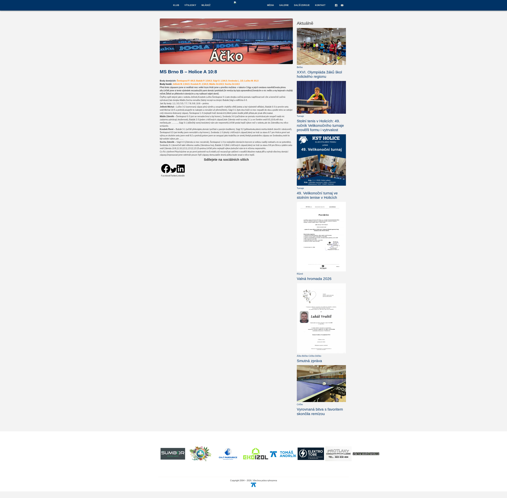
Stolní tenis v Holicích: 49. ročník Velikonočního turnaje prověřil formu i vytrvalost (320, 125)
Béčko (300, 67)
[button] (165, 170)
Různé (300, 274)
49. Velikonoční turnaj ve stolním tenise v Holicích (317, 195)
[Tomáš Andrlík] (253, 485)
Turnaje (300, 116)
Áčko (299, 356)
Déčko (318, 356)
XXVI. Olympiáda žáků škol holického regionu (319, 74)
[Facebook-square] (336, 5)
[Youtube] (342, 5)
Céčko (312, 356)
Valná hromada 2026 (314, 279)
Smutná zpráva (309, 361)
